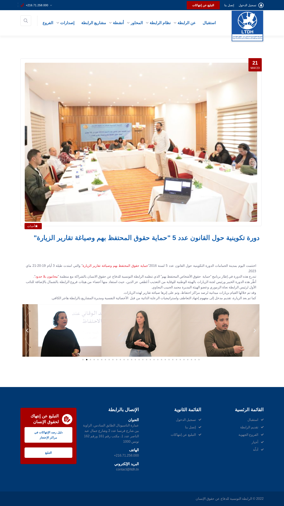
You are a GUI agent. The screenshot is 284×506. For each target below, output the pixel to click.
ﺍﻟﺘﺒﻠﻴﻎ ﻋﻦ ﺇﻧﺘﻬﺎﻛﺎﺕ (203, 5)
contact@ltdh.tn (127, 469)
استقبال (209, 23)
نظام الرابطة (160, 23)
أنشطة (118, 23)
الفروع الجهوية (248, 434)
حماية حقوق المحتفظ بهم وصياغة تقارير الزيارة (115, 265)
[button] (27, 330)
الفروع (48, 23)
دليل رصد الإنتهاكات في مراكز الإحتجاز (48, 435)
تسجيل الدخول (247, 5)
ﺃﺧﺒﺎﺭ (255, 442)
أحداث (31, 226)
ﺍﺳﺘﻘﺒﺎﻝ (252, 419)
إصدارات (67, 23)
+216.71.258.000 (37, 5)
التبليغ (48, 452)
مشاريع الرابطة (93, 23)
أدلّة (255, 449)
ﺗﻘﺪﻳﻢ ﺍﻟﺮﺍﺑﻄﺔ (249, 427)
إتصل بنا (229, 5)
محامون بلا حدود (46, 276)
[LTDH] (247, 25)
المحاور (137, 23)
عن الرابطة (187, 23)
